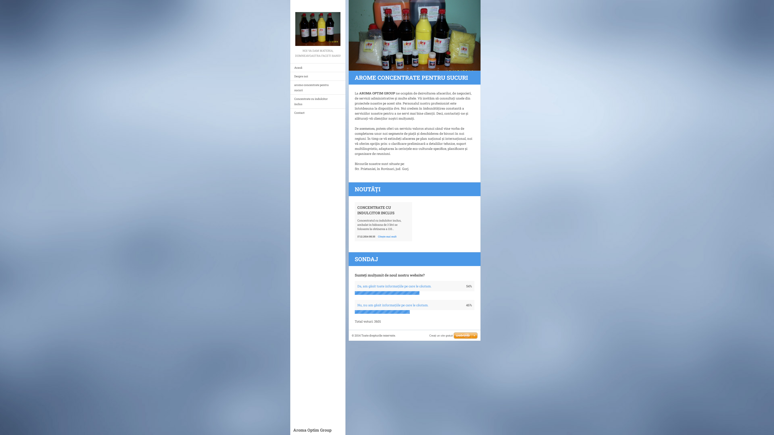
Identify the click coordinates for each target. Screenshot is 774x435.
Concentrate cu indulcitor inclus (311, 101)
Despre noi (301, 76)
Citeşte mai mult (387, 236)
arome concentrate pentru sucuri (311, 87)
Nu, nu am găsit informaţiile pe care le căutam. (393, 305)
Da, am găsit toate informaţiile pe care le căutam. (394, 286)
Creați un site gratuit (441, 335)
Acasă (298, 67)
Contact (299, 113)
